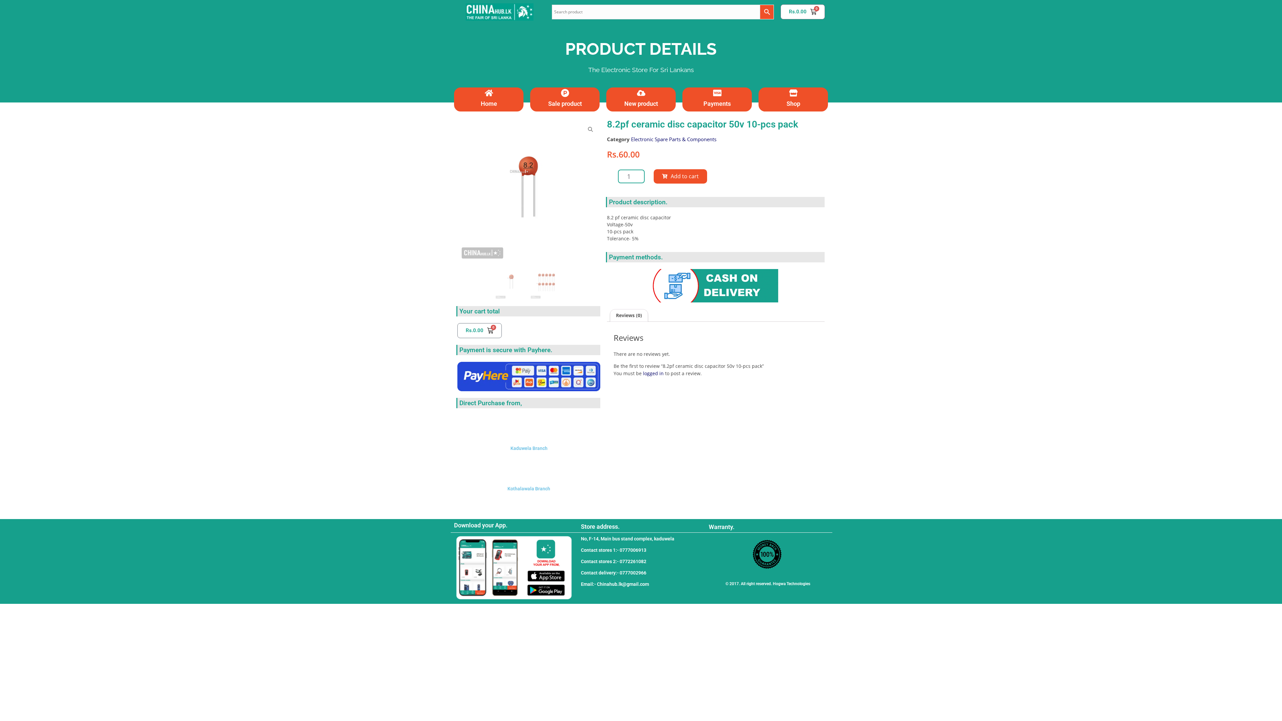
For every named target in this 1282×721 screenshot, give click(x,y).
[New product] (641, 93)
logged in (653, 373)
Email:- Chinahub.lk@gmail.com (615, 584)
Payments (717, 103)
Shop (793, 103)
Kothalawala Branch (528, 488)
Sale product (565, 103)
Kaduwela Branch (529, 448)
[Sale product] (565, 93)
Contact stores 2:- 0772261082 (613, 561)
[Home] (489, 93)
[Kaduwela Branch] (528, 426)
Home (489, 103)
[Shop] (793, 93)
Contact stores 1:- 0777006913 (613, 550)
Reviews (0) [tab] (629, 315)
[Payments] (717, 93)
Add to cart (685, 176)
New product (641, 103)
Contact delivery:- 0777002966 (613, 572)
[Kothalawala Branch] (528, 467)
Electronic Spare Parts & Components (673, 139)
